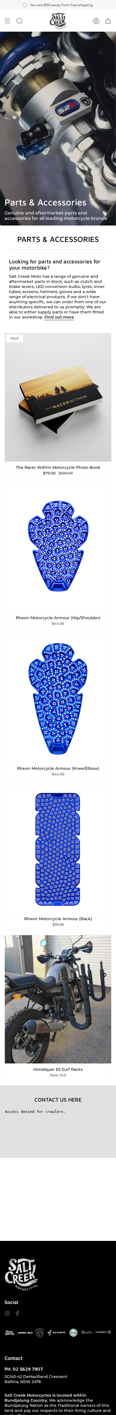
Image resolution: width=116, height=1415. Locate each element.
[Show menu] (7, 21)
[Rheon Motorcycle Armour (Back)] (58, 849)
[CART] (108, 21)
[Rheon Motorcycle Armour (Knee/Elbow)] (58, 698)
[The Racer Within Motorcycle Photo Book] (58, 397)
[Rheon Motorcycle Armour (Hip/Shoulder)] (58, 548)
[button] (19, 21)
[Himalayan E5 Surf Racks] (58, 999)
